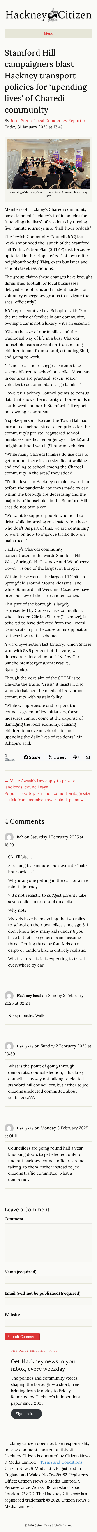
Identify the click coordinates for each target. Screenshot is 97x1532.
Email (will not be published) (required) (42, 1293)
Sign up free (26, 1413)
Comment (14, 1218)
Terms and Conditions (61, 1462)
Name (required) (20, 1271)
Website (12, 1314)
